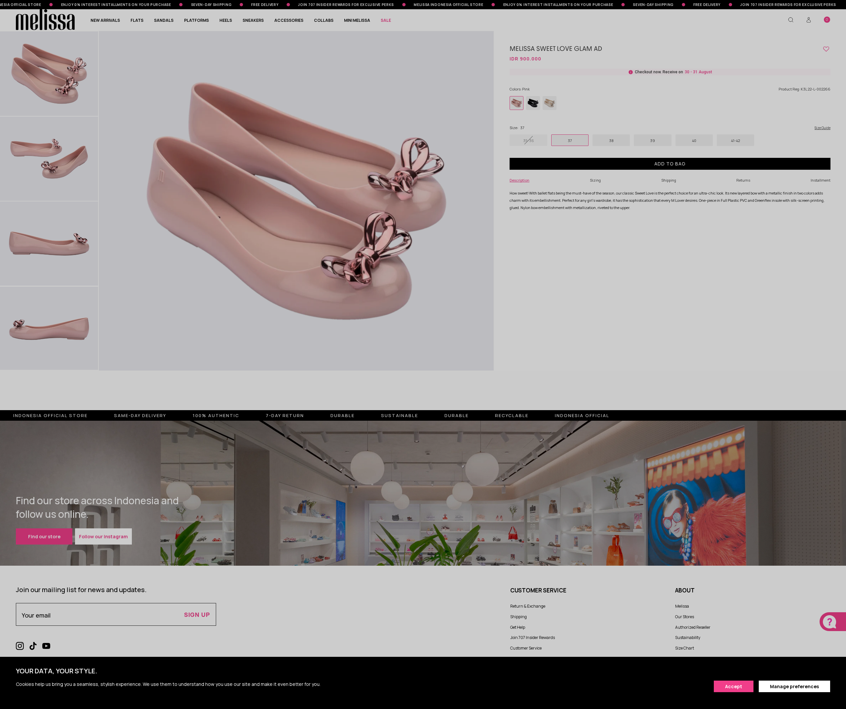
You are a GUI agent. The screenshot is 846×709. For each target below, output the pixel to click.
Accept (733, 686)
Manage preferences (794, 686)
